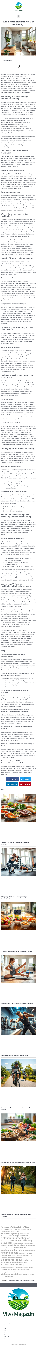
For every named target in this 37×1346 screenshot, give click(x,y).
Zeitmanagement (7, 1276)
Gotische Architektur (18, 1243)
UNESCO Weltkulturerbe (21, 1269)
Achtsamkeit (6, 1227)
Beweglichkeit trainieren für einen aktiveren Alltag (17, 1003)
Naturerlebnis (21, 1253)
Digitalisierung (15, 1231)
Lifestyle (7, 1329)
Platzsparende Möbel (14, 1255)
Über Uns (7, 1336)
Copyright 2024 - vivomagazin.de (18, 1344)
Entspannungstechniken (15, 1238)
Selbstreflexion (25, 1260)
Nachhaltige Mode (15, 1250)
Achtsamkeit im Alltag (20, 1227)
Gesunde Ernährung (21, 1240)
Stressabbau (22, 1262)
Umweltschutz (8, 1269)
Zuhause (4, 1280)
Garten (6, 1327)
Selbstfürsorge (9, 1259)
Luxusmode (31, 1245)
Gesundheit (6, 1243)
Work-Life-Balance (28, 1274)
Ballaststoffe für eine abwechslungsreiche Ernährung (18, 1162)
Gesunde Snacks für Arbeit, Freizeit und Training (16, 951)
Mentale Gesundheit (7, 1248)
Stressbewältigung (12, 1264)
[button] (18, 16)
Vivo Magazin (8, 1323)
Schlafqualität (4, 1257)
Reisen (6, 1333)
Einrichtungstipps (24, 1233)
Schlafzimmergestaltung (15, 1257)
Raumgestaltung (26, 1255)
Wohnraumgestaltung (11, 1274)
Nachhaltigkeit (9, 1252)
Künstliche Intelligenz (16, 1245)
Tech (5, 1335)
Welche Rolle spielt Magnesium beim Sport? (15, 1055)
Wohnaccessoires (11, 1272)
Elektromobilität (6, 1236)
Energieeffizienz (20, 1236)
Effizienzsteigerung (10, 1233)
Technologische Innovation (7, 1267)
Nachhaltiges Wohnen (30, 1250)
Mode (6, 1331)
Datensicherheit (22, 1229)
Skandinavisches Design (8, 1262)
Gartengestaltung (5, 1240)
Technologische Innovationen (24, 1267)
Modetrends (20, 1247)
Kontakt (6, 1338)
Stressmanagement (30, 1265)
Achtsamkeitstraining (9, 1229)
